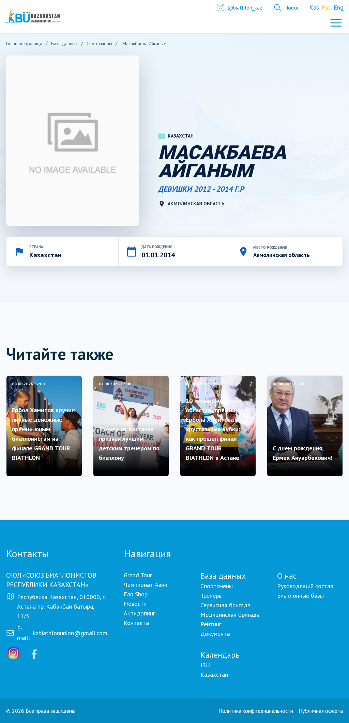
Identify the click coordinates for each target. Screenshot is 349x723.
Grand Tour (138, 575)
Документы (215, 634)
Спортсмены (216, 586)
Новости (135, 604)
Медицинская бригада (230, 614)
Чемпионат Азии (145, 585)
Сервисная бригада (225, 605)
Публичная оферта (321, 710)
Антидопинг (139, 613)
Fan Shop (136, 594)
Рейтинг (210, 624)
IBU (205, 665)
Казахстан (214, 674)
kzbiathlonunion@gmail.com (70, 633)
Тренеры (211, 595)
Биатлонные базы (300, 595)
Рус (326, 7)
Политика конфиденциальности (255, 710)
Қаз (314, 7)
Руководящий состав (305, 586)
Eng (339, 7)
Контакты (136, 623)
